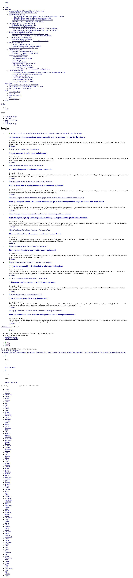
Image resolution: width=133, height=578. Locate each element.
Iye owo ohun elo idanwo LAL (36, 352)
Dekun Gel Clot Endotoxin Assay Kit (24, 25)
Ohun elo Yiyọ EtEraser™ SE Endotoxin (25, 53)
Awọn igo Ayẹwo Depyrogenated (22, 67)
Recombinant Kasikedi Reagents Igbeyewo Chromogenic (26, 11)
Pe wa (6, 100)
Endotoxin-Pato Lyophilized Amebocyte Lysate (23, 48)
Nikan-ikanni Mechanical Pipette (22, 78)
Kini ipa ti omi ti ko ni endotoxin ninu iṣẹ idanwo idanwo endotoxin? (36, 185)
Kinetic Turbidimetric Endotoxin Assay (21, 37)
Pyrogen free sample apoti (18, 352)
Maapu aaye (16, 351)
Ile (5, 6)
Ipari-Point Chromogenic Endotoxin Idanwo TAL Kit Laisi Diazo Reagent (35, 28)
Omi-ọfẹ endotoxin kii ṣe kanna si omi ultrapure (28, 153)
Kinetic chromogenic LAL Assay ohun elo (80, 352)
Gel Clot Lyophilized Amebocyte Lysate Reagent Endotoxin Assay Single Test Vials (38, 16)
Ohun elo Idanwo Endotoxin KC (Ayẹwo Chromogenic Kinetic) (32, 35)
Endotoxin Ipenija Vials (19, 62)
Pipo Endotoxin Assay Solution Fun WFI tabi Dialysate (26, 86)
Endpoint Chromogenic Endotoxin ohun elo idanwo (110, 352)
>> (10, 327)
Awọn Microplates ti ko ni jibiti (22, 65)
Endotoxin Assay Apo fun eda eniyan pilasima (26, 46)
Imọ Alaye (12, 93)
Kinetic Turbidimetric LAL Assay (22, 39)
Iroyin (6, 90)
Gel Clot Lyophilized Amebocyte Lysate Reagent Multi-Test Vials (32, 20)
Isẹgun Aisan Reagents (16, 42)
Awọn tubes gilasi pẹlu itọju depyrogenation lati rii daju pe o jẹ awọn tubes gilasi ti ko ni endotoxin (48, 218)
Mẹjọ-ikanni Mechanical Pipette (22, 79)
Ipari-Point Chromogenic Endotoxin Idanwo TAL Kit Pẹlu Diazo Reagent (35, 30)
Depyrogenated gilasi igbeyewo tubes (24, 63)
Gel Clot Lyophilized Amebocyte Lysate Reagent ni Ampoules (31, 18)
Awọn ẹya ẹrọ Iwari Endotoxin (18, 55)
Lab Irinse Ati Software (16, 71)
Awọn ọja (8, 9)
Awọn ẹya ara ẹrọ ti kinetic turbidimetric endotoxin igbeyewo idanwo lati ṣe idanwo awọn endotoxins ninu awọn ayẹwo (56, 202)
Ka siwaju (12, 146)
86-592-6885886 (10, 367)
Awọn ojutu (8, 83)
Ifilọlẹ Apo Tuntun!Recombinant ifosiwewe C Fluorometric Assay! (35, 234)
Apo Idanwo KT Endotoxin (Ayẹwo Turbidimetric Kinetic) (30, 41)
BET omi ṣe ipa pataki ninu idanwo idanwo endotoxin (30, 169)
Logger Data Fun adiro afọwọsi (56, 352)
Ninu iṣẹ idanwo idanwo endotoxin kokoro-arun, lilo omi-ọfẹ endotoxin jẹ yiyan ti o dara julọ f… (47, 137)
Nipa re (7, 7)
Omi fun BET (16, 60)
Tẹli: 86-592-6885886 (11, 339)
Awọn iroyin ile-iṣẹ (14, 99)
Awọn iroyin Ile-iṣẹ (14, 92)
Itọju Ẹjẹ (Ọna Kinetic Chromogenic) (20, 88)
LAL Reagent (5, 352)
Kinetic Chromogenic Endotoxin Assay (21, 32)
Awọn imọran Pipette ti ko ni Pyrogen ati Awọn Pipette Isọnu (31, 69)
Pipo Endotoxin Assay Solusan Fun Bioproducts (23, 85)
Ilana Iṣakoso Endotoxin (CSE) (22, 58)
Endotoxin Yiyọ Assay (15, 49)
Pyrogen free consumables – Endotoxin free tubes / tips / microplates (36, 266)
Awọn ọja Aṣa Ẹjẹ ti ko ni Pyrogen (23, 81)
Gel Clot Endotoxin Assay (17, 14)
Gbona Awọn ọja (6, 351)
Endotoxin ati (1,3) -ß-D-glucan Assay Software (27, 74)
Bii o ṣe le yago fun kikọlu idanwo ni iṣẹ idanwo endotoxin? (32, 250)
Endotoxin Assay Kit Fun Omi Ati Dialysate (22, 23)
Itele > (7, 327)
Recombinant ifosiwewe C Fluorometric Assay (23, 13)
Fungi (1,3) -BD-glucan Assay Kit (22, 44)
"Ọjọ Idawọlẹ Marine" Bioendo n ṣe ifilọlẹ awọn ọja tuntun (32, 282)
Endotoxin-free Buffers (19, 56)
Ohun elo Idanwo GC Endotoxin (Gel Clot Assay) (27, 21)
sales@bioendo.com (11, 337)
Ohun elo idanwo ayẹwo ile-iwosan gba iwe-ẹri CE (29, 298)
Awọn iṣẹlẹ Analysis (15, 95)
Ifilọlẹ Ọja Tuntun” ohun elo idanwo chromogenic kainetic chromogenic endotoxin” (42, 314)
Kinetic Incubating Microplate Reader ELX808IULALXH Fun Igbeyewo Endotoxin (38, 72)
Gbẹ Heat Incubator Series (20, 76)
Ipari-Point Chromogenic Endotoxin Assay (22, 27)
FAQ (10, 97)
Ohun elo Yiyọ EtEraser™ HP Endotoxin (25, 51)
